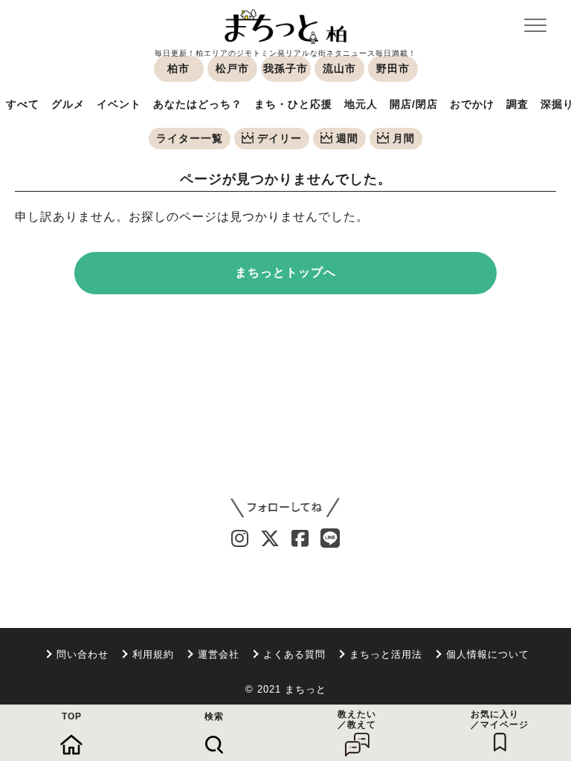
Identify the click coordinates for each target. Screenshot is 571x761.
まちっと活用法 (385, 654)
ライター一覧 (189, 138)
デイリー (279, 138)
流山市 (339, 68)
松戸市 (232, 68)
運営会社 (218, 654)
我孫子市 (285, 68)
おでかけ (472, 104)
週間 (347, 138)
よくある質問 (294, 654)
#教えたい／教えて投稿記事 (65, 592)
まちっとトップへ (285, 272)
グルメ (68, 104)
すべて (22, 104)
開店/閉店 (414, 104)
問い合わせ (83, 654)
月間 (404, 138)
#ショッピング (93, 568)
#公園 (447, 568)
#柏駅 (349, 568)
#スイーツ (212, 568)
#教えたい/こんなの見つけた (210, 592)
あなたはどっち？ (197, 104)
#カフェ (158, 568)
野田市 (393, 68)
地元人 (361, 104)
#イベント (398, 568)
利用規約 (153, 654)
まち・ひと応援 (293, 104)
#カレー (305, 568)
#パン (261, 568)
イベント (119, 104)
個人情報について (487, 654)
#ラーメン (24, 568)
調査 (517, 104)
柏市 (178, 68)
